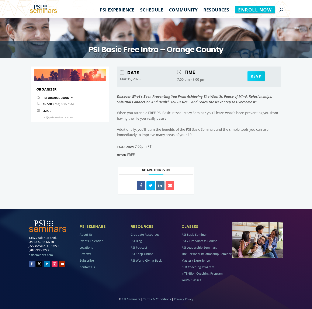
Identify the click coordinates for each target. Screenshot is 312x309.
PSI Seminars (131, 299)
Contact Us (87, 267)
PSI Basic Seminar (194, 234)
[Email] (170, 185)
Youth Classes (191, 280)
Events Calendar (91, 241)
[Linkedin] (160, 185)
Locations (86, 247)
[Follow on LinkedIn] (47, 264)
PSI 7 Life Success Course (199, 241)
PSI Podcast (139, 247)
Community (183, 10)
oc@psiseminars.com (58, 117)
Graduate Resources (145, 234)
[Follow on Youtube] (62, 264)
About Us (86, 234)
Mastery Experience (195, 260)
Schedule (151, 10)
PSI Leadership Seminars (199, 247)
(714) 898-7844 (63, 104)
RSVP (256, 76)
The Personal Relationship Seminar (206, 254)
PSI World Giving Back (146, 260)
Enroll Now (255, 10)
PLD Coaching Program (197, 267)
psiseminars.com (41, 255)
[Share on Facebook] (141, 185)
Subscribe (87, 260)
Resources (216, 10)
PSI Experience (117, 10)
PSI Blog (136, 241)
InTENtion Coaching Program (202, 273)
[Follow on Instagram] (55, 264)
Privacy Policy (183, 299)
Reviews (85, 254)
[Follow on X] (39, 264)
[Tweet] (150, 185)
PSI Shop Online (142, 254)
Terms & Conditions (157, 299)
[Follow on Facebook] (32, 264)
